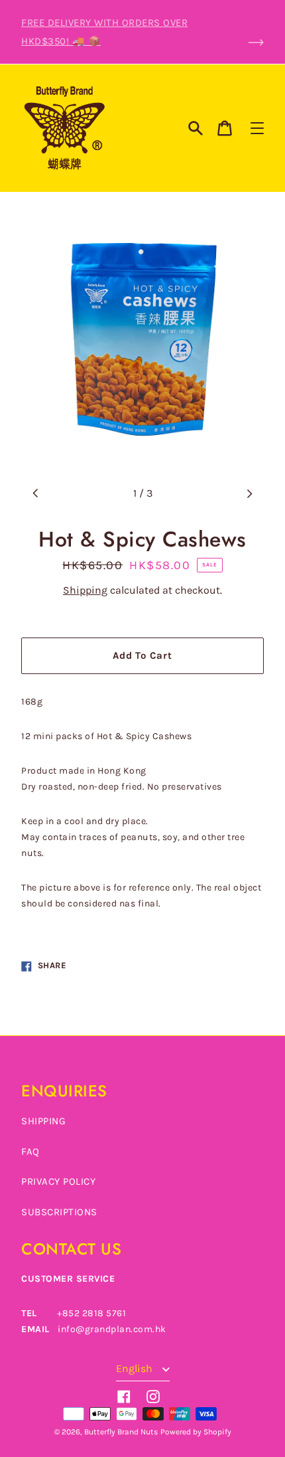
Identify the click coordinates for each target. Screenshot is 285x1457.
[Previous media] (35, 493)
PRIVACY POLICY (58, 1181)
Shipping (85, 590)
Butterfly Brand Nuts (121, 1431)
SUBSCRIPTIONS (59, 1212)
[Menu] (257, 128)
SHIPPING (43, 1121)
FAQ (30, 1151)
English (135, 1368)
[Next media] (249, 493)
